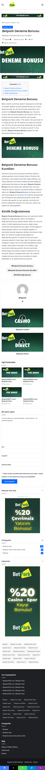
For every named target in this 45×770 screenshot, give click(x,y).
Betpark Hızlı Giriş (22, 496)
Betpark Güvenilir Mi (24, 655)
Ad (3, 447)
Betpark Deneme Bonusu (12, 88)
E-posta (5, 456)
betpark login (6, 658)
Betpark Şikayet (33, 662)
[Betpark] (10, 4)
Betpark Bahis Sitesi (30, 644)
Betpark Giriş (22, 12)
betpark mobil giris (29, 658)
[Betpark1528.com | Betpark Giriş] (33, 372)
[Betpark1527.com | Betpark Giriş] (12, 392)
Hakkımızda (5, 750)
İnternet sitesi (6, 464)
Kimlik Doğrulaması (10, 93)
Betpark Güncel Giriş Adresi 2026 (14, 549)
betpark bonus (7, 648)
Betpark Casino (33, 648)
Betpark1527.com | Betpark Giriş (9, 400)
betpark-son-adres (15, 644)
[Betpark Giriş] (22, 15)
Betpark (7, 39)
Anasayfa (6, 22)
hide (18, 84)
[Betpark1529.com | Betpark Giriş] (12, 372)
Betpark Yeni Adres (8, 662)
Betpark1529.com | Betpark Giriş (9, 380)
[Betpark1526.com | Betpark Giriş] (33, 392)
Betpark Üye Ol (21, 662)
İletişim (4, 753)
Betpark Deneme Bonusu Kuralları (15, 91)
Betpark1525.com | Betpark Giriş (13, 694)
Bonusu (26, 192)
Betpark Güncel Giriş (9, 655)
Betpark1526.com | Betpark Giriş (30, 400)
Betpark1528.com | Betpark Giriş (30, 380)
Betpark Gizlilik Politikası (10, 747)
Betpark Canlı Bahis (20, 648)
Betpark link (36, 655)
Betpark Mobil (17, 658)
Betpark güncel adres (33, 651)
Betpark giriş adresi (18, 651)
